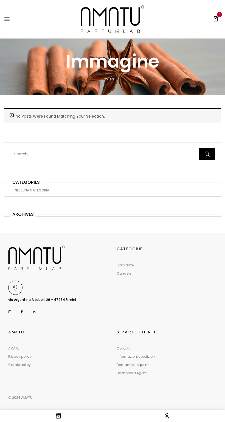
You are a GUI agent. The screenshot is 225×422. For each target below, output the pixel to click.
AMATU (13, 348)
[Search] (207, 154)
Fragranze (125, 265)
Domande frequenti (133, 364)
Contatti (123, 348)
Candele (124, 273)
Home (109, 78)
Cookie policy (19, 364)
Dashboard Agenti (132, 373)
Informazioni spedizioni (136, 356)
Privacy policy (19, 356)
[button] (215, 18)
